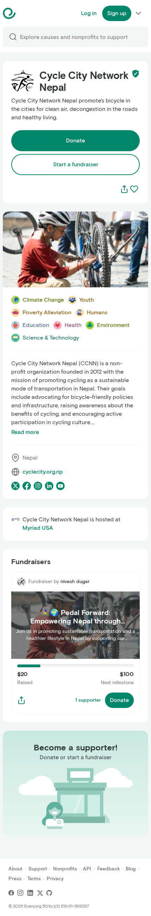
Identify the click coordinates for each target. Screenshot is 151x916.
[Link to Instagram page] (38, 486)
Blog (131, 869)
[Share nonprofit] (124, 189)
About (15, 869)
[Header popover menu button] (138, 13)
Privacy (55, 879)
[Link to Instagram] (20, 892)
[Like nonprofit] (134, 189)
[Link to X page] (15, 486)
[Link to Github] (49, 892)
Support (37, 869)
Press (14, 879)
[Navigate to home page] (27, 13)
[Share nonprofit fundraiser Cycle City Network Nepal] (21, 700)
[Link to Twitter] (40, 892)
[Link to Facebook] (11, 892)
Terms (34, 879)
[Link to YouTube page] (60, 486)
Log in (89, 13)
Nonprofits (65, 869)
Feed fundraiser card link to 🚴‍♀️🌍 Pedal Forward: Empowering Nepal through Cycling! (74, 579)
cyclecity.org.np (42, 471)
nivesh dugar (75, 581)
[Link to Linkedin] (30, 892)
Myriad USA (37, 527)
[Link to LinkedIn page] (49, 486)
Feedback (108, 869)
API (87, 869)
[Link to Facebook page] (26, 486)
